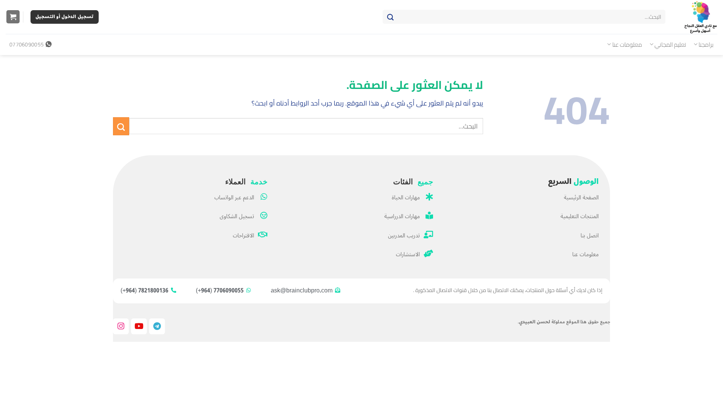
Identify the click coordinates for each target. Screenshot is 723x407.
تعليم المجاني (670, 44)
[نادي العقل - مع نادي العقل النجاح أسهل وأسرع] (697, 17)
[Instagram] (121, 326)
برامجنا (706, 44)
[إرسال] (390, 17)
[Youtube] (139, 326)
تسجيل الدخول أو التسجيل (64, 16)
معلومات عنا (627, 44)
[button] (13, 17)
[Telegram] (157, 326)
